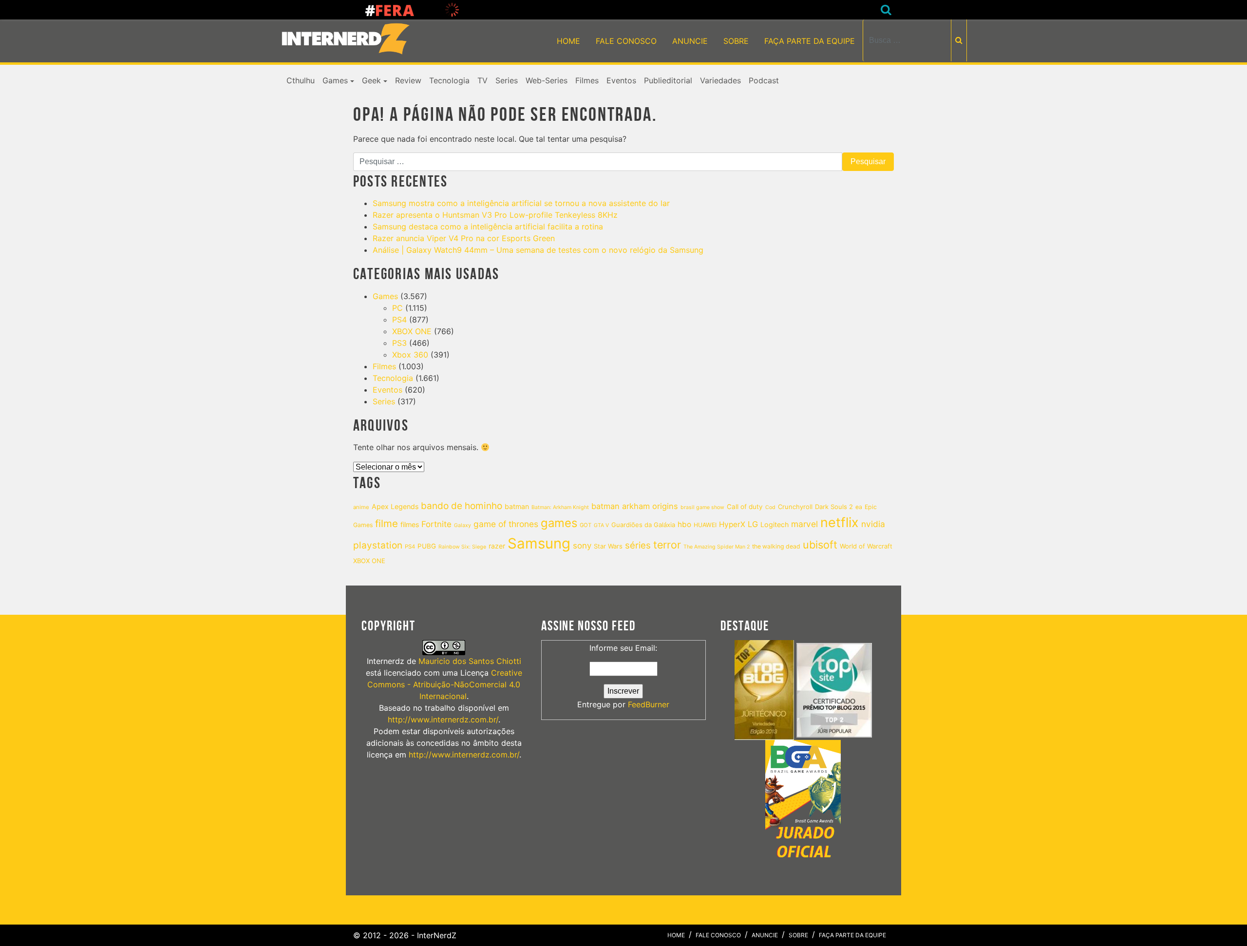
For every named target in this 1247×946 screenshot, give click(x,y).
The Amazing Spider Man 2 (716, 547)
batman (517, 506)
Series (506, 80)
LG (753, 524)
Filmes (587, 80)
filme (386, 523)
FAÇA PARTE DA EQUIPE (809, 41)
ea (858, 507)
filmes (409, 524)
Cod (770, 507)
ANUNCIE (690, 41)
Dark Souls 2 (834, 507)
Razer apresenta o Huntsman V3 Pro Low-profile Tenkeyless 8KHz (495, 215)
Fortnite (436, 524)
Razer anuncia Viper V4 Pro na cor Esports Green (464, 238)
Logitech (774, 524)
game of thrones (505, 524)
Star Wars (608, 546)
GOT (585, 525)
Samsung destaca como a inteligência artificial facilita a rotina (488, 226)
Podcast (764, 80)
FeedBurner (648, 704)
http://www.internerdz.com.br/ (443, 719)
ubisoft (820, 544)
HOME (568, 41)
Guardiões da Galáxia (643, 525)
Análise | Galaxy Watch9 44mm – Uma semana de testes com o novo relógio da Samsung (538, 250)
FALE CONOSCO (626, 41)
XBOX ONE (412, 331)
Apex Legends (395, 506)
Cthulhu (300, 80)
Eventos (621, 80)
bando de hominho (461, 505)
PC (397, 308)
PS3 (399, 343)
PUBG (426, 546)
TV (482, 80)
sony (582, 545)
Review (408, 80)
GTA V (601, 525)
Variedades (720, 80)
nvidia (873, 524)
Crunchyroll (795, 507)
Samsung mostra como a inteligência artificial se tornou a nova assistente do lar (521, 203)
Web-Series (546, 80)
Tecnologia (449, 80)
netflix (839, 522)
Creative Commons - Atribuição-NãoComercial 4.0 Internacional (444, 684)
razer (497, 546)
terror (667, 544)
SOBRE (736, 41)
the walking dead (776, 546)
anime (361, 507)
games (559, 523)
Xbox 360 (410, 354)
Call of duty (745, 507)
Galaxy (462, 525)
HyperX (732, 524)
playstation (377, 545)
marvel (804, 524)
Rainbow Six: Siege (462, 547)
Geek (371, 80)
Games (335, 80)
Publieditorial (668, 80)
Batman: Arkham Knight (560, 507)
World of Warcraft (866, 546)
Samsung (539, 543)
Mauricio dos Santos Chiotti (469, 661)
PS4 (399, 319)
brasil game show (702, 507)
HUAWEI (705, 525)
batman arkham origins (634, 506)
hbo (684, 524)
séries (638, 545)
